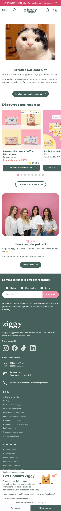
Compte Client (9, 453)
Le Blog (6, 401)
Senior (47, 288)
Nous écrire (28, 264)
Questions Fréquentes (12, 465)
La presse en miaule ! (12, 408)
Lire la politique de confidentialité (16, 498)
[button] (7, 10)
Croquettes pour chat (12, 420)
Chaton (13, 288)
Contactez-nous (9, 449)
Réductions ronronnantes (13, 412)
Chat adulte (30, 288)
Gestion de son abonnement (15, 469)
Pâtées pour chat (10, 428)
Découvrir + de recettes (30, 184)
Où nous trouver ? (10, 461)
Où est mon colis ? (10, 457)
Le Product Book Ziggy (12, 405)
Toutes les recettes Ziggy (28, 93)
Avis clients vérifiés (11, 397)
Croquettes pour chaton (13, 432)
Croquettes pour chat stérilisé (15, 424)
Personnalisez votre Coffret (14, 416)
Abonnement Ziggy (11, 436)
